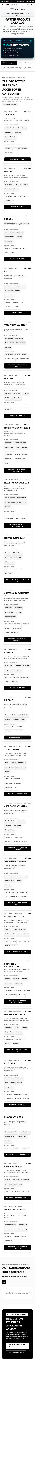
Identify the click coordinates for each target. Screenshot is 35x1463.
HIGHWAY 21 (8, 148)
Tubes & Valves (19, 338)
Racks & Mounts (9, 295)
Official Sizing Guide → (17, 1346)
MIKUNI (11, 405)
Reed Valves (17, 397)
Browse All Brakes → (17, 688)
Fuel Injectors (16, 393)
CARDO (23, 518)
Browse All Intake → (17, 415)
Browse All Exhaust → (17, 737)
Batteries (7, 552)
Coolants (19, 934)
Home (12, 8)
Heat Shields (15, 719)
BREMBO (16, 677)
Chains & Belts (9, 184)
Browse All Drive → (17, 206)
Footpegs (7, 978)
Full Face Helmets (10, 497)
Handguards (24, 447)
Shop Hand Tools (9, 821)
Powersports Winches (11, 1132)
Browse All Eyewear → (17, 1105)
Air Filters (8, 393)
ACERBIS (7, 302)
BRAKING (14, 681)
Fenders (17, 290)
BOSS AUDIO (17, 783)
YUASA (16, 569)
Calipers (7, 670)
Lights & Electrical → (15, 538)
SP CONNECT (8, 787)
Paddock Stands (21, 821)
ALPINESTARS (9, 144)
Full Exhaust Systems (11, 715)
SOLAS (7, 1191)
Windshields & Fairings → (16, 861)
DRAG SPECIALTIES (10, 994)
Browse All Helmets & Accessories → (17, 525)
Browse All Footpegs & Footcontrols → (17, 1001)
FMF (12, 726)
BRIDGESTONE (9, 354)
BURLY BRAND (17, 628)
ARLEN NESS (21, 994)
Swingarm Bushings (10, 616)
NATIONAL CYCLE (22, 892)
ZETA (6, 463)
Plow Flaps (8, 1141)
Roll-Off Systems (10, 1082)
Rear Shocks (8, 607)
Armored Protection (10, 137)
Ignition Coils (17, 557)
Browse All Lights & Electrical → (17, 580)
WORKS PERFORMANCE (11, 633)
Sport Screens (23, 876)
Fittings (25, 1229)
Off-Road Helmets (10, 502)
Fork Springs (18, 607)
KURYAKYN (27, 990)
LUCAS (19, 941)
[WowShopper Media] (2, 1)
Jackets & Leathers (10, 127)
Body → (7, 271)
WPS (27, 1191)
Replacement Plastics (11, 286)
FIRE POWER (21, 196)
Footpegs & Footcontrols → (12, 965)
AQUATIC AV (8, 783)
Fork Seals (19, 612)
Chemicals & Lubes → (14, 916)
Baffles (23, 719)
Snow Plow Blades (25, 1132)
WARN (10, 573)
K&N (12, 252)
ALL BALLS (23, 248)
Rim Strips (8, 347)
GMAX (25, 514)
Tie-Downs (8, 825)
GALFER (7, 681)
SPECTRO (14, 945)
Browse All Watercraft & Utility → (17, 1247)
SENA (17, 518)
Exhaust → (9, 700)
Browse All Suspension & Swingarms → (17, 639)
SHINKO (24, 354)
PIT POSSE (25, 841)
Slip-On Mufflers (23, 715)
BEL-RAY (7, 945)
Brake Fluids (22, 929)
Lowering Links (9, 612)
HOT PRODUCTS (15, 1191)
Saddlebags (8, 1027)
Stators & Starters (17, 552)
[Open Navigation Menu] (2, 4)
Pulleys (16, 189)
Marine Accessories (10, 1224)
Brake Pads (18, 665)
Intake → (8, 378)
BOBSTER (26, 1098)
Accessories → (11, 749)
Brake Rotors (8, 665)
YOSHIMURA (8, 731)
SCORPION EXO (9, 153)
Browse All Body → (17, 313)
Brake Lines (26, 665)
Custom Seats (9, 290)
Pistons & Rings (9, 232)
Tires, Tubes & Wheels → (16, 325)
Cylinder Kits (19, 232)
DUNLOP (17, 354)
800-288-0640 (30, 1)
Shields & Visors (21, 502)
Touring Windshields (10, 876)
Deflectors (19, 880)
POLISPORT (15, 302)
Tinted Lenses (19, 1078)
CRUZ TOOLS (18, 837)
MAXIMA (13, 941)
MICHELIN (7, 359)
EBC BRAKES (8, 677)
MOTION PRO (8, 458)
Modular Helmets (21, 497)
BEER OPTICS (9, 1098)
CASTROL (26, 941)
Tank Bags (17, 1027)
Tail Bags (24, 1027)
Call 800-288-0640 (16, 1352)
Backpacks (19, 1032)
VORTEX (7, 200)
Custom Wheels (9, 342)
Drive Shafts (8, 189)
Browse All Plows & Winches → (17, 1154)
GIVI (25, 1039)
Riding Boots (8, 132)
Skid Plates (22, 286)
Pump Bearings (18, 1184)
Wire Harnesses (9, 561)
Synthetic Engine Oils (11, 929)
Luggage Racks (9, 1032)
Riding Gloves (22, 127)
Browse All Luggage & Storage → (17, 1050)
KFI (6, 573)
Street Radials (9, 338)
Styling (7, 771)
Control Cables (9, 447)
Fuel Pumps (8, 397)
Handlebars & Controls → (17, 428)
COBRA (7, 252)
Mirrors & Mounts (21, 767)
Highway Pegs (18, 983)
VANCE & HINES (18, 731)
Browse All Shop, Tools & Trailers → (17, 848)
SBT (23, 1191)
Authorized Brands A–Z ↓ (26, 63)
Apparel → (9, 115)
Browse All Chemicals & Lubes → (17, 951)
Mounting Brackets (10, 1136)
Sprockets (18, 184)
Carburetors (26, 393)
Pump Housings (25, 1179)
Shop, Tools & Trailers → (16, 806)
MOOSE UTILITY (25, 1148)
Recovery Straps (22, 1136)
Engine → (8, 219)
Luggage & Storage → (14, 1014)
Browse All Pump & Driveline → (17, 1197)
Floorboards (16, 978)
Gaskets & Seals (9, 236)
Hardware (7, 506)
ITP (13, 359)
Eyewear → (9, 1063)
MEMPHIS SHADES (10, 892)
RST (15, 148)
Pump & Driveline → (13, 1166)
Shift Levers (25, 978)
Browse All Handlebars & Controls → (17, 470)
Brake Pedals (8, 983)
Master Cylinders (17, 670)
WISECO (7, 248)
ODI (24, 458)
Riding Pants (17, 132)
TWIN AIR (26, 405)
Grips (17, 447)
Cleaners (26, 934)
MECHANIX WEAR (23, 148)
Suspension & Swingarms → (16, 594)
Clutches (26, 184)
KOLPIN (16, 1148)
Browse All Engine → (17, 259)
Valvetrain (19, 236)
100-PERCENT (18, 1094)
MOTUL (7, 941)
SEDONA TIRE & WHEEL (22, 359)
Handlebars (8, 442)
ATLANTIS (8, 1236)
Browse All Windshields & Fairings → (17, 903)
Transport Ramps (10, 830)
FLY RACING (18, 144)
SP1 (13, 200)
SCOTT (26, 1094)
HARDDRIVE (8, 196)
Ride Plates (18, 1229)
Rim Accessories (21, 342)
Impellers (7, 1179)
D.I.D (15, 196)
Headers (7, 719)
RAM (15, 787)
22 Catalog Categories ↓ (9, 63)
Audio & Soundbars (10, 762)
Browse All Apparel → (17, 159)
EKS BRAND (18, 1098)
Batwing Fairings (9, 880)
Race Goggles (9, 1078)
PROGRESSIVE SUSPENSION (13, 624)
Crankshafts (8, 241)
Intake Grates (9, 1229)
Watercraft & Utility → (16, 1210)
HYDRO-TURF (16, 1236)
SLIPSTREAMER (14, 896)
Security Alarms (9, 767)
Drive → (8, 171)
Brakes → (9, 652)
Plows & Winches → (13, 1117)
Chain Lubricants (9, 934)
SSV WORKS (17, 778)
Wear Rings (16, 1179)
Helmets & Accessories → (16, 483)
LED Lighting (8, 557)
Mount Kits (8, 885)
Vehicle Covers (22, 762)
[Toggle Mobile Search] (28, 4)
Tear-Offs (19, 1082)
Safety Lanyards (23, 1224)
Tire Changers (17, 825)
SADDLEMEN (17, 306)
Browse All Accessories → (17, 794)
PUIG (22, 302)
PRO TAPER (17, 454)
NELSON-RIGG (9, 1039)
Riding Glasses (9, 1087)
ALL (4, 1282)
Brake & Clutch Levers (20, 442)
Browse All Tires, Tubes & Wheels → (17, 366)
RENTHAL (24, 454)
